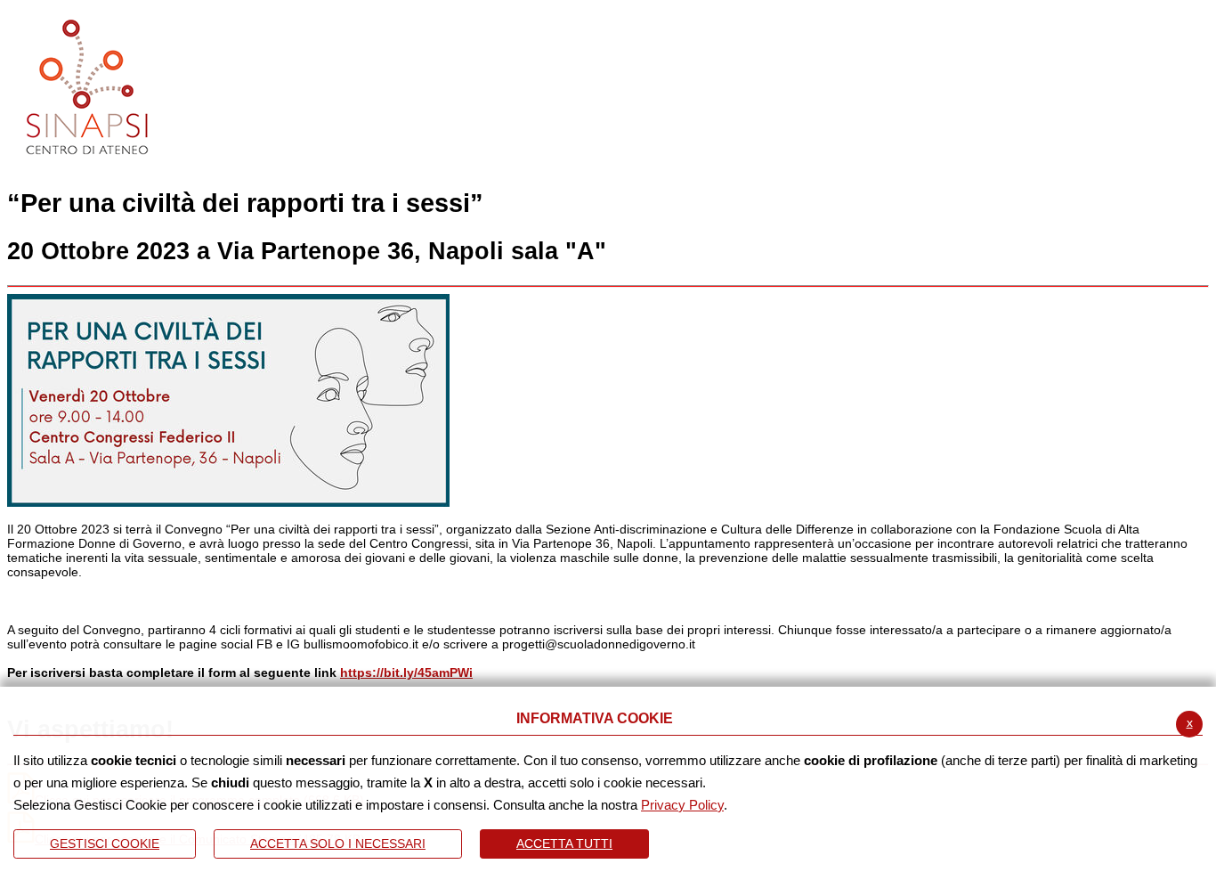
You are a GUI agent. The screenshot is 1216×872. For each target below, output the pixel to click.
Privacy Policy (682, 804)
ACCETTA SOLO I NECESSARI (338, 843)
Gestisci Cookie (104, 843)
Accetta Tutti (564, 843)
